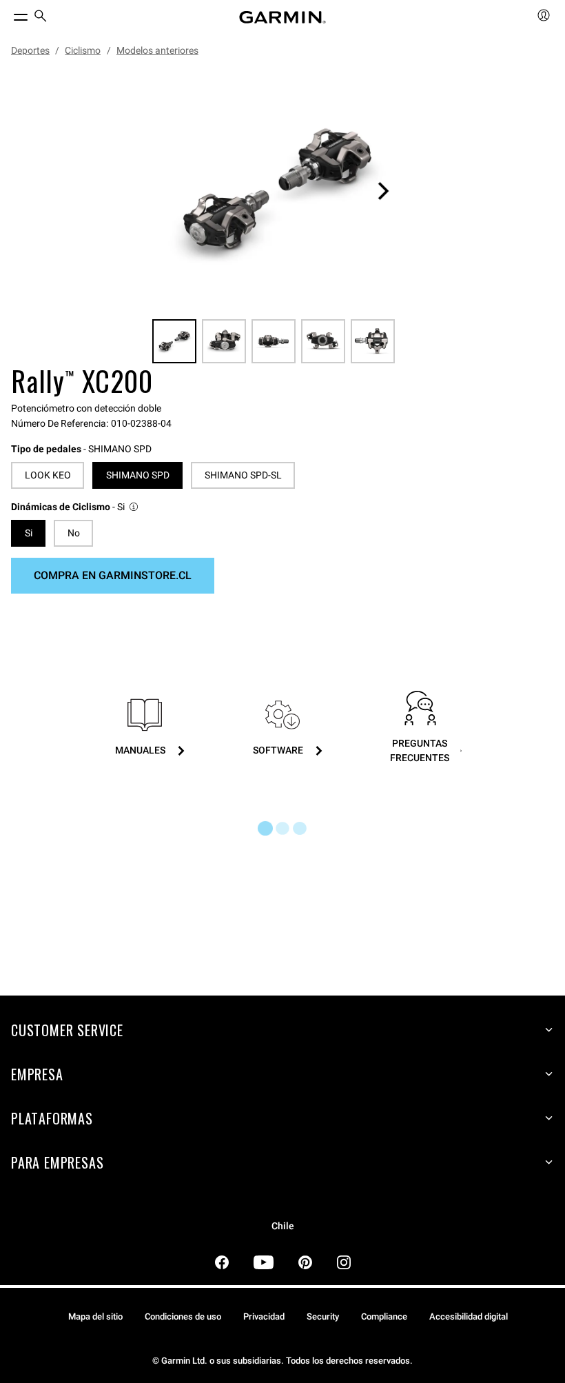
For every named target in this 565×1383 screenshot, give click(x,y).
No (74, 532)
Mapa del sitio (95, 1316)
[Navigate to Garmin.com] (282, 17)
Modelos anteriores (157, 50)
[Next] (383, 191)
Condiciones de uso (183, 1316)
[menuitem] (40, 17)
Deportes (30, 50)
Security (323, 1316)
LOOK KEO (48, 475)
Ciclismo (83, 50)
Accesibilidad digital (468, 1316)
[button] (75, 507)
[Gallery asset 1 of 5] (277, 191)
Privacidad (264, 1316)
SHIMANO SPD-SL (243, 475)
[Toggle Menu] (8, 14)
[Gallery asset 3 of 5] (273, 341)
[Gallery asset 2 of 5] (224, 341)
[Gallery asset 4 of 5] (323, 341)
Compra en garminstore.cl (113, 575)
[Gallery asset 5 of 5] (373, 341)
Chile (282, 1226)
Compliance (384, 1316)
